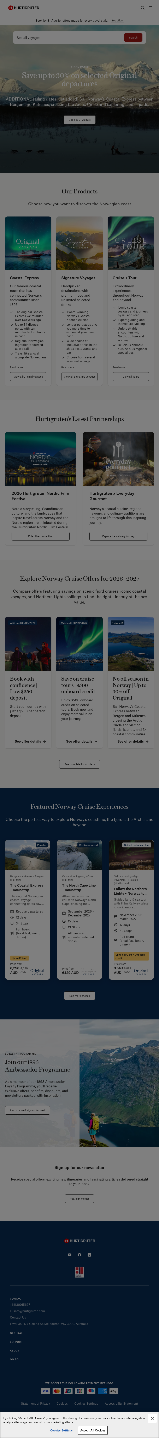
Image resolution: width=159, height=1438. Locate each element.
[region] (79, 1425)
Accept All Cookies (92, 1430)
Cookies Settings (61, 1430)
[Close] (152, 1418)
